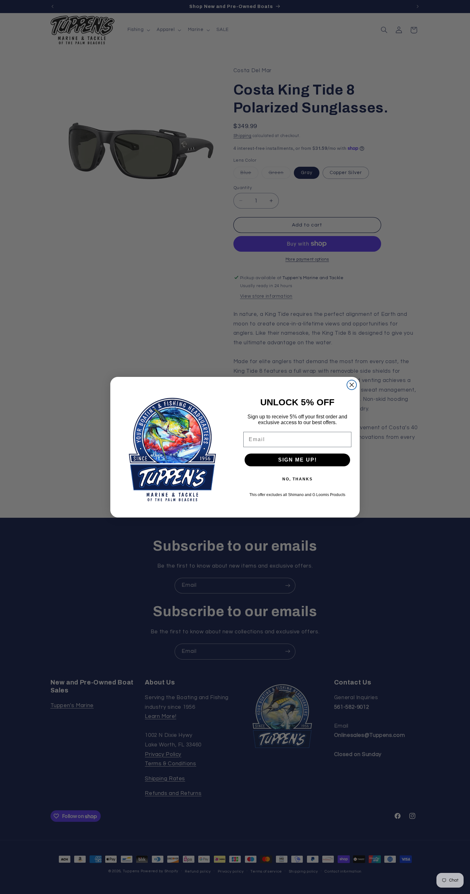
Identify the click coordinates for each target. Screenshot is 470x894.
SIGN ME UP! (297, 459)
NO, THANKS (297, 479)
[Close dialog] (351, 385)
